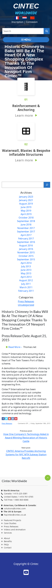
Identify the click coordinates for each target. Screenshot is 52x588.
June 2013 (26, 269)
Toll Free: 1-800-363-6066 (16, 499)
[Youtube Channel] (26, 572)
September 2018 (26, 221)
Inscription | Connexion (25, 22)
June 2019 (26, 207)
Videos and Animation (15, 529)
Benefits (8, 541)
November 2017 (26, 228)
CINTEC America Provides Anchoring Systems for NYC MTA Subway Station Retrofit (26, 454)
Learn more (24, 115)
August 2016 (26, 245)
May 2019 (26, 210)
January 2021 (26, 200)
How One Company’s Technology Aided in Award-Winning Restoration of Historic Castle (26, 438)
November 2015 (26, 252)
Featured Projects (12, 520)
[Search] (47, 185)
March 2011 (26, 287)
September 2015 (26, 259)
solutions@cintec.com (15, 508)
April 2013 (26, 276)
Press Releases (26, 301)
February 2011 (26, 290)
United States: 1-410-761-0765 (18, 496)
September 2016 (26, 242)
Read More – (15, 347)
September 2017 (26, 231)
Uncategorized (26, 304)
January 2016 (26, 249)
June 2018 (26, 224)
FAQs (6, 544)
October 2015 (26, 256)
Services (8, 532)
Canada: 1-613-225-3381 (15, 493)
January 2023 (26, 196)
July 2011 (26, 283)
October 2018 (26, 217)
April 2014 (26, 263)
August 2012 (26, 280)
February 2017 (26, 238)
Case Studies (10, 523)
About (7, 538)
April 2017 (26, 235)
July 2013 (26, 266)
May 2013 (26, 273)
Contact (7, 547)
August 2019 (26, 203)
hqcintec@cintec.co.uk (15, 514)
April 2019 (26, 214)
